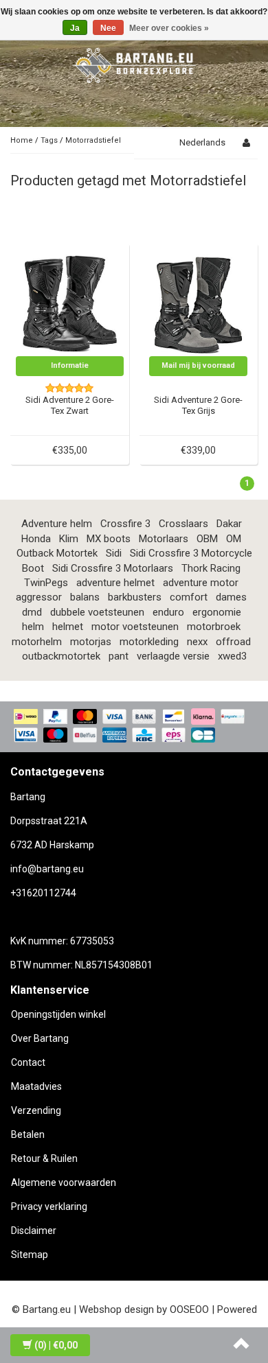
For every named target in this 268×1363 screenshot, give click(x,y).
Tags (49, 140)
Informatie (70, 365)
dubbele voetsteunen (97, 612)
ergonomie (216, 612)
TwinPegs (46, 582)
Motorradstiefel (93, 140)
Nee (108, 28)
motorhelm (37, 642)
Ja (75, 28)
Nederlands (202, 142)
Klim (68, 539)
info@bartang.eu (47, 868)
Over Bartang (40, 1038)
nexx (197, 642)
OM (233, 539)
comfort (189, 597)
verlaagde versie (173, 656)
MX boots (109, 539)
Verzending (36, 1110)
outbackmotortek (61, 656)
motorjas (90, 642)
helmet (67, 626)
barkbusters (134, 597)
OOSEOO (189, 1309)
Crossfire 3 (125, 523)
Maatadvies (36, 1086)
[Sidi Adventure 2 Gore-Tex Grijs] (198, 301)
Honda (36, 539)
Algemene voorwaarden (63, 1182)
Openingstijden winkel (58, 1014)
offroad (233, 642)
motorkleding (149, 642)
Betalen (28, 1134)
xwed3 (232, 656)
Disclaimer (33, 1230)
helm (33, 626)
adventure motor (200, 582)
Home (21, 140)
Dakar (229, 523)
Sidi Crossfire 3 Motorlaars (112, 568)
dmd (32, 612)
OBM (207, 539)
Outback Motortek (57, 553)
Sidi (114, 553)
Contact (28, 1062)
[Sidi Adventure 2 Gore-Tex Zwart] (70, 301)
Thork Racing (211, 568)
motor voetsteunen (135, 626)
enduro (168, 612)
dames (231, 597)
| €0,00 (56, 1345)
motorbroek (214, 626)
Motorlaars (163, 539)
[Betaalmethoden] (134, 726)
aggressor (39, 597)
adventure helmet (115, 582)
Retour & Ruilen (44, 1158)
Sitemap (29, 1254)
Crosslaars (183, 523)
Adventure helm (56, 523)
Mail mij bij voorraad (198, 365)
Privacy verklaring (49, 1206)
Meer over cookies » (169, 28)
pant (119, 656)
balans (85, 597)
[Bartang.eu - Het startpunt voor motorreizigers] (134, 63)
